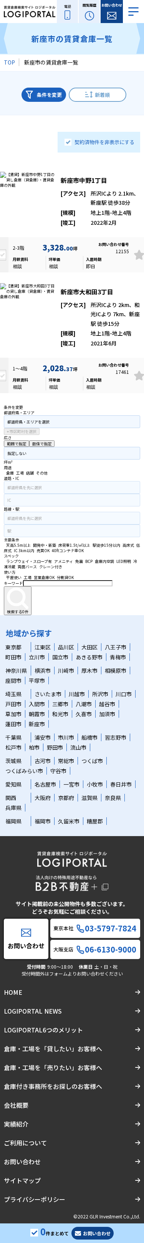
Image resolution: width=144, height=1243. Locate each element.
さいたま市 (48, 694)
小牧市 (95, 784)
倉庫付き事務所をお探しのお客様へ (53, 1086)
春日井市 (121, 784)
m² (10, 462)
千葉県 (13, 737)
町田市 (13, 657)
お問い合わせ (22, 1161)
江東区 (43, 647)
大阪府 (43, 798)
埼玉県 (13, 694)
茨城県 (13, 761)
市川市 (66, 737)
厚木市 (89, 670)
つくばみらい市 (24, 771)
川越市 (77, 694)
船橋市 (89, 737)
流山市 (78, 747)
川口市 (124, 694)
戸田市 (13, 704)
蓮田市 (13, 724)
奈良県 (113, 798)
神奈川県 (16, 670)
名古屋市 (45, 784)
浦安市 (43, 737)
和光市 (60, 714)
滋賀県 (89, 798)
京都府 (66, 798)
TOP (9, 62)
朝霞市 (37, 714)
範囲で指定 (16, 443)
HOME (13, 992)
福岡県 (13, 821)
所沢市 (100, 694)
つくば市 (92, 761)
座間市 (13, 680)
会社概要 (16, 1105)
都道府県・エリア (19, 412)
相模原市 (115, 670)
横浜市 (43, 670)
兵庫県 (13, 808)
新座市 (37, 724)
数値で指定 (41, 443)
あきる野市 (89, 657)
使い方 (9, 572)
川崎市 (66, 670)
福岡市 (43, 821)
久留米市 (68, 821)
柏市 (34, 747)
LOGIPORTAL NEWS (33, 1011)
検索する (17, 611)
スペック (11, 556)
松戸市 (13, 747)
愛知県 (13, 784)
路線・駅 (11, 509)
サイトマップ (22, 1180)
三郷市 (60, 704)
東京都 (13, 647)
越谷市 (107, 704)
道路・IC (11, 478)
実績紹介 (16, 1123)
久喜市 (84, 714)
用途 (8, 467)
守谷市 (58, 771)
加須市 (107, 714)
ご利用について (25, 1142)
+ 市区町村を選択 (21, 431)
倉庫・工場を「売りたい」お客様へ (53, 1067)
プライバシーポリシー (34, 1199)
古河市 (43, 761)
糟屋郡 (95, 821)
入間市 (37, 704)
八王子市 (115, 647)
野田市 (55, 747)
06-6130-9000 (110, 949)
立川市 (37, 657)
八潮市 (84, 704)
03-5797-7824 (110, 928)
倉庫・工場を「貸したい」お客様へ (53, 1048)
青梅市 (118, 657)
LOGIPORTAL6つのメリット (43, 1029)
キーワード (13, 583)
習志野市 (115, 737)
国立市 (60, 657)
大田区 (89, 647)
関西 (10, 798)
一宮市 (71, 784)
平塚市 (37, 680)
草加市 (13, 714)
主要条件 (11, 540)
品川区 (66, 647)
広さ (8, 437)
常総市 (66, 761)
